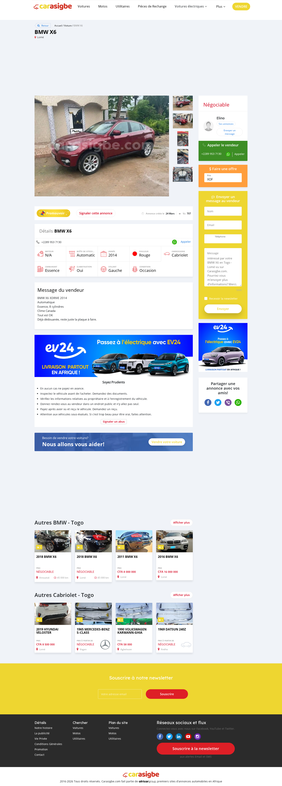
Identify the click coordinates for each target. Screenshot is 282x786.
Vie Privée (41, 738)
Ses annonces (226, 123)
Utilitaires (123, 6)
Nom (210, 211)
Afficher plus (181, 522)
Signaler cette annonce (95, 213)
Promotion (41, 749)
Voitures (84, 6)
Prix (209, 175)
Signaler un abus (114, 421)
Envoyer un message (230, 132)
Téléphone (220, 236)
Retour (45, 25)
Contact (39, 754)
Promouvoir (55, 213)
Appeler (186, 241)
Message (213, 253)
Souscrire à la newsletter (195, 748)
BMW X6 (78, 25)
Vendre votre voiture (167, 442)
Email (210, 225)
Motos (102, 6)
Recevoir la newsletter (223, 298)
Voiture (68, 25)
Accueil (58, 25)
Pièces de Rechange (152, 6)
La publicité (42, 733)
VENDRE (241, 6)
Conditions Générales (48, 744)
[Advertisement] (87, 69)
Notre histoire (43, 728)
